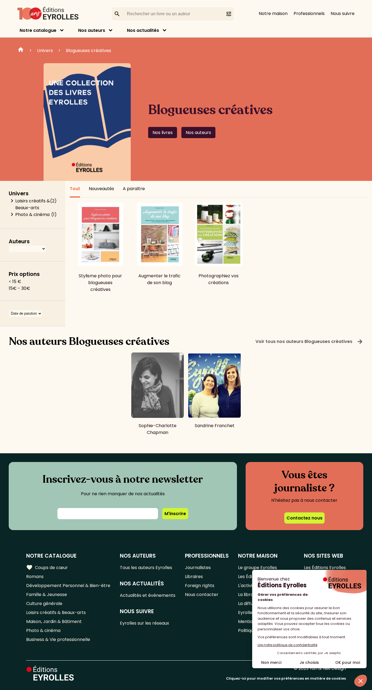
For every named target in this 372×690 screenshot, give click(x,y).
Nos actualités (143, 30)
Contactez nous (304, 518)
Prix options (24, 274)
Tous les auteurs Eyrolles (146, 567)
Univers (45, 50)
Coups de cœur (47, 567)
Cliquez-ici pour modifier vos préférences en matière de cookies (286, 678)
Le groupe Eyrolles (257, 567)
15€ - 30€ (19, 288)
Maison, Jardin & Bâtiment (54, 621)
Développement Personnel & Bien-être (68, 585)
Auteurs (19, 241)
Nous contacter (201, 594)
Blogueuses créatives (88, 50)
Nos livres (163, 132)
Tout (75, 189)
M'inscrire (175, 513)
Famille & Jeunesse (46, 594)
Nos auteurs (91, 30)
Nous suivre (343, 13)
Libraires (194, 576)
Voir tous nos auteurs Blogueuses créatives (309, 341)
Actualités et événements (147, 595)
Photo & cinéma (32, 214)
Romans (35, 576)
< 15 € (15, 281)
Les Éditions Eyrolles (325, 567)
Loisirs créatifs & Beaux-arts (32, 204)
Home (20, 50)
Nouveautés (101, 189)
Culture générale (44, 603)
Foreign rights (199, 585)
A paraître (134, 189)
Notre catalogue (38, 30)
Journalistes (198, 567)
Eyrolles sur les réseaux (144, 623)
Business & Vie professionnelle (58, 639)
